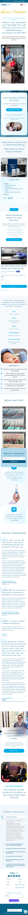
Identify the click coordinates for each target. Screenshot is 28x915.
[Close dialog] (26, 449)
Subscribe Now (14, 461)
